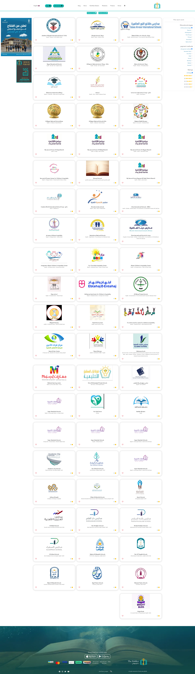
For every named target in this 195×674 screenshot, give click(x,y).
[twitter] (65, 671)
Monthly (189, 60)
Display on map (91, 12)
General (189, 65)
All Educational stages (186, 27)
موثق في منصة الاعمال (103, 671)
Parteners (104, 5)
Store (85, 5)
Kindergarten (188, 32)
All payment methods (186, 49)
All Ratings (189, 72)
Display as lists (102, 12)
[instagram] (62, 671)
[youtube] (68, 671)
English (35, 5)
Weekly (189, 63)
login (47, 5)
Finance (112, 5)
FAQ (109, 661)
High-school (188, 41)
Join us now (57, 5)
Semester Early (187, 51)
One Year (189, 53)
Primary (189, 37)
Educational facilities (103, 662)
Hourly (189, 58)
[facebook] (59, 671)
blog (79, 5)
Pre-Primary (188, 34)
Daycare (189, 30)
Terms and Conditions (95, 662)
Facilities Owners (94, 5)
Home (119, 5)
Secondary (188, 39)
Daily (190, 56)
